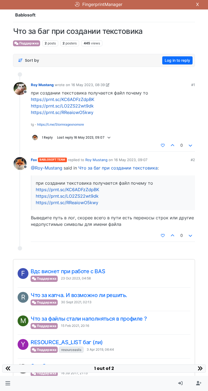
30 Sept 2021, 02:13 (76, 302)
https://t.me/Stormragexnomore (60, 124)
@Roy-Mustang (46, 168)
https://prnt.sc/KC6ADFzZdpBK (62, 99)
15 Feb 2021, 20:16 (75, 326)
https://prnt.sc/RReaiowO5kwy (62, 112)
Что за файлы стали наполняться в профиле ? (89, 318)
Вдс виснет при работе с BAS (68, 271)
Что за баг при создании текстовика (118, 168)
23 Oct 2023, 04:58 (76, 278)
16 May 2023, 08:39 (88, 85)
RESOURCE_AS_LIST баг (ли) (67, 342)
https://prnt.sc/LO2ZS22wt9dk (62, 106)
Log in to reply (177, 60)
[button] (7, 383)
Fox (34, 160)
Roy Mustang (42, 85)
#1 (193, 85)
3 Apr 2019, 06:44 (100, 349)
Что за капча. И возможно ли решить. (79, 295)
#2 (193, 160)
